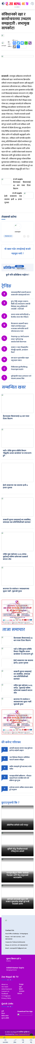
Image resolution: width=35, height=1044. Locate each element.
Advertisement (6, 989)
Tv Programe (5, 996)
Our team (4, 986)
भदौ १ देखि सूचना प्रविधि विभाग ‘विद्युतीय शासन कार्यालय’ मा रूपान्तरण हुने (17, 453)
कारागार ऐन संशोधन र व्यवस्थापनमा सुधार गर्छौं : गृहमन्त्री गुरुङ (16, 590)
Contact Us (5, 991)
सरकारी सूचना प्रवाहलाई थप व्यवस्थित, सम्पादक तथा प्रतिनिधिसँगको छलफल (17, 521)
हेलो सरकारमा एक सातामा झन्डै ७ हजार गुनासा (15, 486)
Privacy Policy (6, 998)
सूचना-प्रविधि (5, 1018)
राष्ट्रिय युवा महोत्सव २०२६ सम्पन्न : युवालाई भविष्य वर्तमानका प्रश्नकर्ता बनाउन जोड (15, 557)
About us (4, 984)
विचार (3, 1013)
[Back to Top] (31, 1035)
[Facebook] (28, 236)
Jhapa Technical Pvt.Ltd (22, 1034)
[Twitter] (24, 236)
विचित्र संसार (5, 1016)
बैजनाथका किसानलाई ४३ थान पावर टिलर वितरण (16, 417)
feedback (4, 993)
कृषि (2, 1011)
